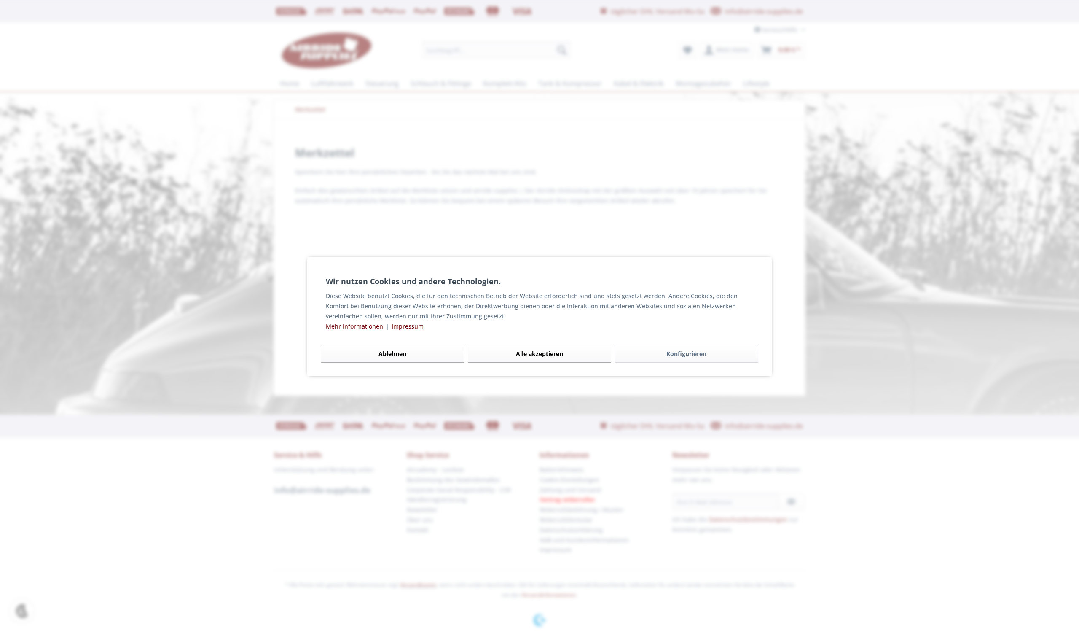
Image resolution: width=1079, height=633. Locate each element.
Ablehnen (392, 354)
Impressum (408, 326)
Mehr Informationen (355, 326)
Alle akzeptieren (539, 354)
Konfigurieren (686, 354)
